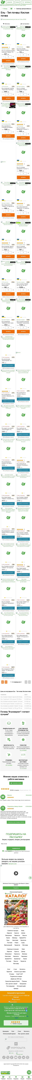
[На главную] (3, 2)
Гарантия (9, 971)
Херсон (24, 935)
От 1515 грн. (27, 701)
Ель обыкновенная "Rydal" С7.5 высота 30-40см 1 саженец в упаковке (23, 636)
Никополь (23, 940)
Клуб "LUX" (19, 974)
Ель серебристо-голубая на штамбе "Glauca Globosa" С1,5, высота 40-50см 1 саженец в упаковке (8, 126)
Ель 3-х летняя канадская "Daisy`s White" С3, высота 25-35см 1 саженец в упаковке (22, 89)
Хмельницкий (8, 945)
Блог (8, 969)
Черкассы (17, 935)
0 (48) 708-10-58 (9, 1010)
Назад (5, 8)
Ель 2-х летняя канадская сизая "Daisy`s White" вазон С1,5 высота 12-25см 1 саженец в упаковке (22, 247)
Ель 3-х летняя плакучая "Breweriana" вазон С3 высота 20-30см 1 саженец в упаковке (8, 602)
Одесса (16, 933)
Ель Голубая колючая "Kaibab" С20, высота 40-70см (15, 701)
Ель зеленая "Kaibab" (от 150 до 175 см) (11, 708)
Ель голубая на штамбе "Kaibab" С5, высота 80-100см (15, 706)
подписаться (16, 848)
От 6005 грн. (27, 708)
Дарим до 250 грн (16, 979)
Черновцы (24, 956)
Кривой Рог (23, 938)
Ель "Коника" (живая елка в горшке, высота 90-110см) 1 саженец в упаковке (23, 533)
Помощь (24, 981)
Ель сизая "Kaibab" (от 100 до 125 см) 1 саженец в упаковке (23, 602)
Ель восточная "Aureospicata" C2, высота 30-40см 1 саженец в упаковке (7, 359)
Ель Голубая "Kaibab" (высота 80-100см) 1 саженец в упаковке (22, 498)
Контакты (22, 969)
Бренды (16, 988)
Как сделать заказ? (11, 984)
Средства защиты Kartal (12, 981)
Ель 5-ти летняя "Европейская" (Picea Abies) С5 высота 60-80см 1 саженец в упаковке (22, 49)
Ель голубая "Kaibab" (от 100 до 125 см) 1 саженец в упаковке (22, 284)
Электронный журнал (9, 1034)
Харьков (9, 933)
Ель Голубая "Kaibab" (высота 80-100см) (11, 697)
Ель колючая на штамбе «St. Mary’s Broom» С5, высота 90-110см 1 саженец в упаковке (8, 462)
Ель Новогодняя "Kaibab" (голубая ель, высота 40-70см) (16, 703)
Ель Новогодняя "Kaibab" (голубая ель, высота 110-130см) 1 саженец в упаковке (8, 498)
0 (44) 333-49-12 (9, 1008)
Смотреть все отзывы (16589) (16, 822)
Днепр (23, 933)
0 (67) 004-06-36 (20, 1010)
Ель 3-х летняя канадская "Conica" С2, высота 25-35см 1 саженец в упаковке (23, 168)
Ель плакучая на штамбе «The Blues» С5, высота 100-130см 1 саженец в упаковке (23, 464)
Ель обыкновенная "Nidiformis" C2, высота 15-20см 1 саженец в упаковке (23, 207)
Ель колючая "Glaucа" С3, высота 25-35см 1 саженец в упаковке (8, 247)
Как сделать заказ (23, 1034)
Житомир (25, 945)
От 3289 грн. (27, 706)
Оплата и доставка (19, 971)
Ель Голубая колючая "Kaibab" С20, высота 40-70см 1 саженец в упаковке (8, 567)
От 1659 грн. (27, 699)
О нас (15, 969)
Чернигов (17, 945)
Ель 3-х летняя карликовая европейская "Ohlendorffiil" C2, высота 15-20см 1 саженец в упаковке (7, 284)
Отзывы (11, 974)
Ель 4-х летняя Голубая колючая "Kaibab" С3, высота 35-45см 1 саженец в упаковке (8, 51)
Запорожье (8, 935)
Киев (22, 930)
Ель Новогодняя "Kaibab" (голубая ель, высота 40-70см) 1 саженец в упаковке (23, 569)
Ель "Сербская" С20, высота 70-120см (11, 699)
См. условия (23, 750)
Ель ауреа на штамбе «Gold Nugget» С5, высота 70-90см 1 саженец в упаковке (8, 428)
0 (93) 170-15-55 (20, 1008)
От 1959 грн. (27, 703)
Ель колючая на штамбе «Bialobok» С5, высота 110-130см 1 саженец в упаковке (8, 395)
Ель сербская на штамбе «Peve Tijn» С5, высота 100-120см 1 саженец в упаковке (23, 428)
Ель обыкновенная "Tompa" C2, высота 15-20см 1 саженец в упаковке (8, 205)
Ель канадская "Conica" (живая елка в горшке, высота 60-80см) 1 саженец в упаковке (8, 531)
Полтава (9, 942)
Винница (14, 938)
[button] (8, 44)
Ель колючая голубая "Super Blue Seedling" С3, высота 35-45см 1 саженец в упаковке (8, 89)
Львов (8, 938)
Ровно (16, 942)
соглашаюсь (8, 851)
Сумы (23, 942)
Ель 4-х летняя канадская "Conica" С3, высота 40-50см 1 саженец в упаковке (23, 128)
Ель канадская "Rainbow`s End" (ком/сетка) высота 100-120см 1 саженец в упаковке (7, 322)
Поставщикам (10, 986)
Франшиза (6, 1031)
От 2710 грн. (27, 697)
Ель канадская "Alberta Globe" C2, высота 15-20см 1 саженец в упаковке (8, 669)
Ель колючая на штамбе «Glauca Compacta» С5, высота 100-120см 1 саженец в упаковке (23, 393)
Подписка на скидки (16, 976)
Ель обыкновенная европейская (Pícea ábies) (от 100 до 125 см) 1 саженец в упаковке (7, 636)
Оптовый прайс (21, 986)
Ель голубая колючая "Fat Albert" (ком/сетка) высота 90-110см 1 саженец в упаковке (23, 322)
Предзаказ (23, 984)
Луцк (7, 940)
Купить (8, 60)
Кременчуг (17, 959)
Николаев (15, 940)
